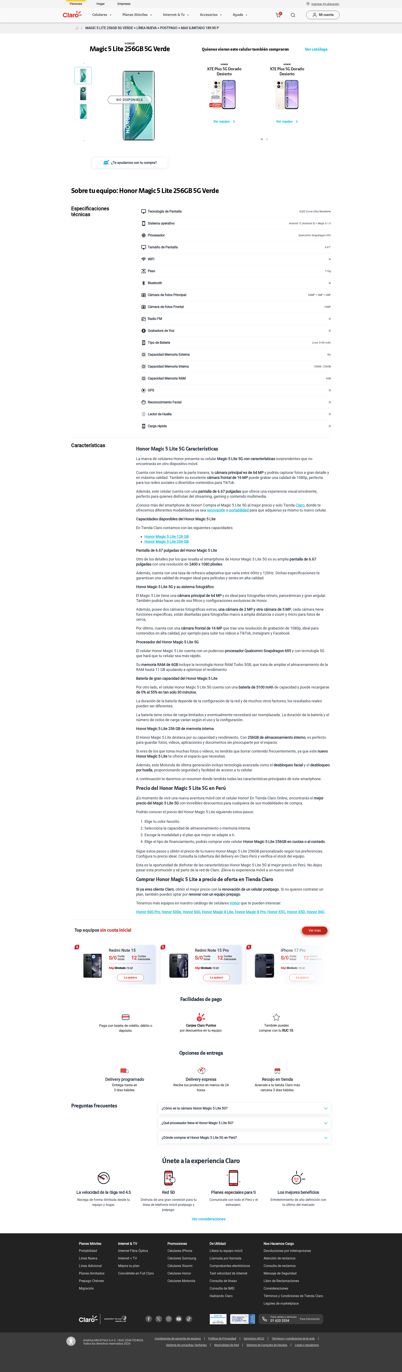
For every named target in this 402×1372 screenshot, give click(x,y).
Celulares (99, 15)
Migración (86, 1288)
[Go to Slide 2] (83, 93)
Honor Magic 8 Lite (217, 912)
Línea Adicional (90, 1266)
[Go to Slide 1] (83, 75)
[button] (325, 3)
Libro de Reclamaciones (281, 1281)
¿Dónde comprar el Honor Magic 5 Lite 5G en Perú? (199, 1138)
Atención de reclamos (279, 1258)
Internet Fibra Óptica (133, 1251)
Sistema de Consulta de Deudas (266, 1345)
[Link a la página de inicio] (77, 28)
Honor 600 (191, 912)
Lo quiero (130, 977)
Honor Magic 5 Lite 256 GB (166, 541)
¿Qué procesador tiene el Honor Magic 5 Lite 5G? (197, 1123)
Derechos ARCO (254, 1338)
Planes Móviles (135, 15)
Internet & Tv (174, 15)
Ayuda (238, 15)
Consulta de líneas (223, 1281)
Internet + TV (127, 1258)
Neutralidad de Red (226, 1345)
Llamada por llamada (225, 1258)
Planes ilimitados (91, 1273)
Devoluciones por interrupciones (287, 1251)
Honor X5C (276, 912)
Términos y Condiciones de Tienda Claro (293, 1296)
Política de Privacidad (222, 1338)
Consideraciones (276, 1288)
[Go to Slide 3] (83, 111)
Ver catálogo (316, 49)
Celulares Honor (179, 1273)
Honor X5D (296, 912)
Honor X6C (316, 912)
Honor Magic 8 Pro (250, 912)
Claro (300, 505)
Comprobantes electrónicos (230, 1266)
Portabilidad (88, 1251)
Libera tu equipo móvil (226, 1251)
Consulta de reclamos (280, 1266)
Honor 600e (171, 912)
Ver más (315, 930)
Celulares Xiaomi (180, 1266)
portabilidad (239, 510)
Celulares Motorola (181, 1281)
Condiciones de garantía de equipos (178, 1338)
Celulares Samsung (182, 1258)
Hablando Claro (221, 1296)
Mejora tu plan (128, 1266)
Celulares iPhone (180, 1251)
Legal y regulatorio (307, 1345)
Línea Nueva (88, 1258)
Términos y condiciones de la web (293, 1338)
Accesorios (209, 15)
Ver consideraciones (208, 1219)
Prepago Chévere (91, 1281)
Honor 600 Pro (148, 912)
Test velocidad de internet (228, 1273)
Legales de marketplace (281, 1303)
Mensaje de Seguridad (280, 1273)
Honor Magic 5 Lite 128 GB (166, 536)
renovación (216, 510)
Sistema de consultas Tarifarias (186, 1345)
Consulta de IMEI (222, 1288)
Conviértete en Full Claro (136, 1273)
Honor (235, 903)
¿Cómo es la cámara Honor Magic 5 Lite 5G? (195, 1108)
